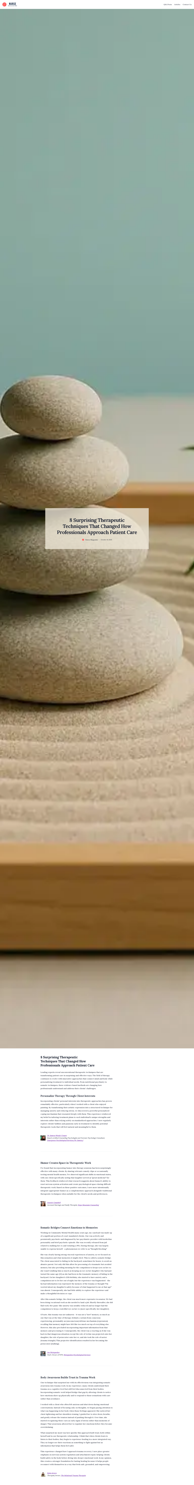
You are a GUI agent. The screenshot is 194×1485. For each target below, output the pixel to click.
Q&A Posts (168, 4)
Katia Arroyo (52, 1473)
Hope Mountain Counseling (88, 1205)
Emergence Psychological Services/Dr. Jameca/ (65, 1140)
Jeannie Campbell (54, 1203)
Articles (177, 4)
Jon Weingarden (53, 1352)
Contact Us (187, 4)
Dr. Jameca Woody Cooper (57, 1135)
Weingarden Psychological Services (77, 1355)
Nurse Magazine (91, 540)
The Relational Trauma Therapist (73, 1475)
